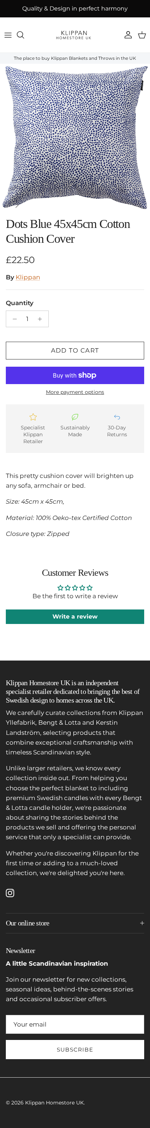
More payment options (75, 392)
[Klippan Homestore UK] (75, 35)
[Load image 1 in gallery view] (75, 138)
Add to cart (75, 350)
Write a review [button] (75, 616)
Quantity (19, 303)
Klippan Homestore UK (54, 1102)
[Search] (24, 35)
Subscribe (75, 1049)
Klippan (28, 277)
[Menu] (8, 35)
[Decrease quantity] (12, 319)
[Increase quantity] (41, 319)
